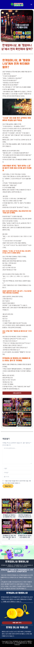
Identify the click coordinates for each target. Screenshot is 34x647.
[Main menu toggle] (31, 4)
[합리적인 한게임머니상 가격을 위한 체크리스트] (24, 506)
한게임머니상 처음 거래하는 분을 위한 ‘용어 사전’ (9, 537)
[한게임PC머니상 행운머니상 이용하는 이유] (24, 526)
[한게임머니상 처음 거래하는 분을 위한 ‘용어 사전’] (9, 526)
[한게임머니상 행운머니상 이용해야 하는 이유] (9, 506)
